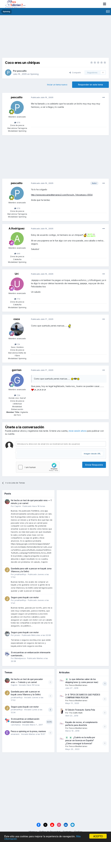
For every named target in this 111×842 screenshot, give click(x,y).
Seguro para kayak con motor (25, 597)
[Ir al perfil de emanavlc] (7, 732)
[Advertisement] (55, 37)
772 (18, 299)
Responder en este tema (90, 84)
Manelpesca (20, 658)
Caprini (17, 506)
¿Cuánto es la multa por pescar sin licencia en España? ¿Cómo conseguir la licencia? (80, 740)
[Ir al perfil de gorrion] (17, 380)
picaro (17, 635)
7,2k (18, 395)
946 (18, 253)
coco (16, 319)
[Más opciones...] (104, 97)
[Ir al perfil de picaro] (7, 633)
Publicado (34, 506)
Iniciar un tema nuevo (57, 84)
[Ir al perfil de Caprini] (7, 501)
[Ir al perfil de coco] (17, 329)
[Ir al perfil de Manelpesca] (7, 653)
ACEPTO (98, 836)
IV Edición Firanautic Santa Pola (80, 710)
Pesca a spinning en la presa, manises (28, 731)
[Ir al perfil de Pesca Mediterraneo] (61, 680)
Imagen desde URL (92, 453)
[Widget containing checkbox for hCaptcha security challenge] (38, 467)
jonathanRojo (20, 574)
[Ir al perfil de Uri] (17, 283)
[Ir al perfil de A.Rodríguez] (17, 238)
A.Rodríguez (17, 228)
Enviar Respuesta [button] (94, 465)
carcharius (16, 725)
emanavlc (15, 734)
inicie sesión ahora (77, 431)
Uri (16, 273)
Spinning (34, 74)
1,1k (18, 344)
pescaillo (22, 71)
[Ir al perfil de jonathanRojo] (7, 569)
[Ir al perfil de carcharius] (7, 720)
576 (18, 122)
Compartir (76, 72)
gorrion (16, 370)
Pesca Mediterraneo (78, 685)
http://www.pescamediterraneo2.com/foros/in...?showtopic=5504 (61, 195)
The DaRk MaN (75, 713)
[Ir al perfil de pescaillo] (8, 72)
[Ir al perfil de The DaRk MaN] (61, 711)
